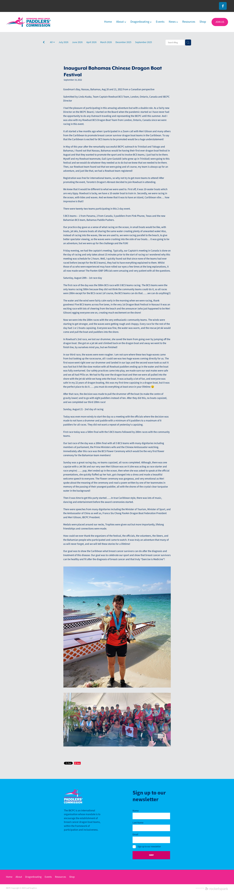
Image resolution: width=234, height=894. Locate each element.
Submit (151, 855)
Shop (202, 22)
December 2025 (123, 42)
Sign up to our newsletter (149, 846)
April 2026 (91, 42)
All (51, 42)
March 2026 (106, 42)
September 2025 (143, 42)
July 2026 (63, 42)
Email (135, 834)
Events (160, 22)
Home (108, 22)
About (120, 22)
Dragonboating (140, 22)
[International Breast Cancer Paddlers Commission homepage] (28, 22)
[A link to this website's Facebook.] (223, 6)
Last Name (138, 823)
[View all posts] (44, 43)
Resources (188, 22)
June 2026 (77, 42)
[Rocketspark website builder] (212, 889)
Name (136, 811)
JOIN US (219, 22)
